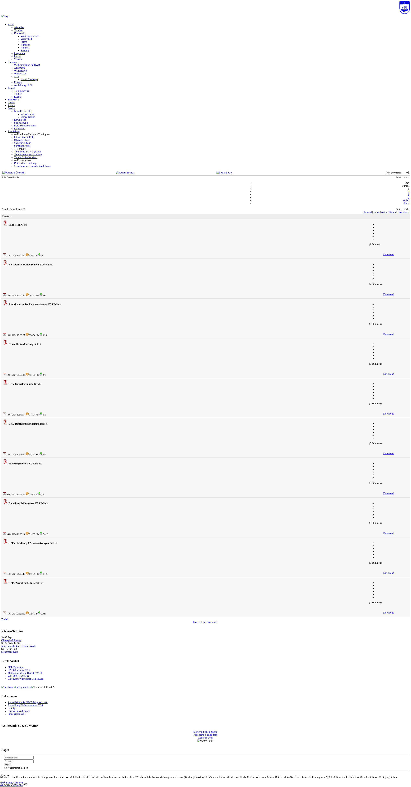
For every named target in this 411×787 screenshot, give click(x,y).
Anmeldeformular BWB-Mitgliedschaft (28, 702)
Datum (392, 212)
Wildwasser (20, 73)
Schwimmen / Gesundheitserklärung (32, 166)
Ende (406, 203)
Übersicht (20, 172)
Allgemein (19, 67)
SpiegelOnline (28, 117)
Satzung (25, 50)
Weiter (406, 200)
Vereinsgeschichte (30, 36)
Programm (19, 53)
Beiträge (12, 708)
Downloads (20, 119)
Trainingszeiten (22, 91)
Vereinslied (26, 39)
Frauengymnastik (16, 714)
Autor (384, 212)
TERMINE (13, 99)
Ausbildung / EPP (23, 85)
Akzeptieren (6, 782)
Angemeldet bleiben (17, 767)
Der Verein (19, 33)
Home (11, 24)
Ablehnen (18, 782)
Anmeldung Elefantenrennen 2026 (25, 705)
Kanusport (13, 62)
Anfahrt (24, 47)
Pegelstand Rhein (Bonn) (205, 732)
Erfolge (18, 82)
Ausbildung (14, 131)
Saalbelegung (21, 122)
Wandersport (20, 70)
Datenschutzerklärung (25, 125)
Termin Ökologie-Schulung (28, 154)
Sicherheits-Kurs (22, 143)
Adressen (25, 44)
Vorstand (18, 59)
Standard (367, 212)
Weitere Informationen (11, 785)
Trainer (17, 93)
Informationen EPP (24, 137)
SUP (16, 76)
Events (17, 96)
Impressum (19, 128)
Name (376, 212)
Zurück (5, 619)
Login (7, 764)
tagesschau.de (28, 114)
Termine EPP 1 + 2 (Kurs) (27, 151)
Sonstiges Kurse (22, 145)
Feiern (24, 41)
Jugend (11, 88)
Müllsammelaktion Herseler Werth (18, 646)
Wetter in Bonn (205, 737)
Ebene (229, 172)
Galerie (11, 102)
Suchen (130, 172)
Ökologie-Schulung (11, 640)
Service (11, 108)
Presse (17, 56)
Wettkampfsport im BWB (27, 65)
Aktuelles (19, 27)
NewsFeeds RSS (22, 111)
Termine (18, 30)
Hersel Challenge (29, 79)
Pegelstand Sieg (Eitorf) (205, 734)
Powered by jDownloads (205, 622)
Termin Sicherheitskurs (25, 157)
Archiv (11, 105)
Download (388, 254)
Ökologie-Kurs (21, 140)
